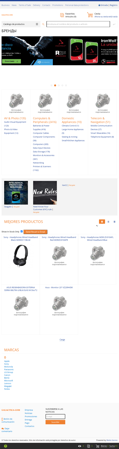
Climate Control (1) (70, 125)
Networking (38, 162)
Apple (6, 361)
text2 (64, 185)
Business (6, 5)
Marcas (11, 349)
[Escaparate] (102, 221)
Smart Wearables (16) (100, 133)
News (14, 5)
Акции (16, 206)
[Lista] (114, 221)
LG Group (8, 372)
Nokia (7, 389)
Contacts (46, 5)
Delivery (36, 5)
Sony (6, 363)
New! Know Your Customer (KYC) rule (42, 208)
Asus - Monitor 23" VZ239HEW (59, 287)
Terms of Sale (25, 5)
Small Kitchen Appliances (73, 140)
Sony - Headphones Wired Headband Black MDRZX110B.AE (21, 238)
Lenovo (7, 383)
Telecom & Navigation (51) (100, 120)
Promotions (57, 5)
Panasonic (9, 369)
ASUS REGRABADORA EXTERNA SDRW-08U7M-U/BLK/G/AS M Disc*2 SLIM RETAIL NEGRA (20, 290)
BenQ (6, 377)
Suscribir (55, 422)
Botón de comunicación (8, 420)
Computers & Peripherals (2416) (44, 120)
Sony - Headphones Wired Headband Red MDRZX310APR (59, 238)
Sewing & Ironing (69, 136)
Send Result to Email (35, 232)
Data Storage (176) (41, 151)
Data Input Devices (41, 147)
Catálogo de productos (13, 24)
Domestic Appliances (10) (72, 120)
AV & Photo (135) (15, 118)
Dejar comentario (7, 430)
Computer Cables (41, 133)
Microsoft (8, 380)
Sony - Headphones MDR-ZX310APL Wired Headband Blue (97, 238)
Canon (7, 375)
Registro (113, 5)
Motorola (8, 366)
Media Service (111, 440)
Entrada (104, 5)
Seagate (7, 206)
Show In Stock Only (10, 231)
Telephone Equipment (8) (102, 136)
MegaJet (8, 386)
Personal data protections (77, 5)
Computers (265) (40, 144)
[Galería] (108, 221)
